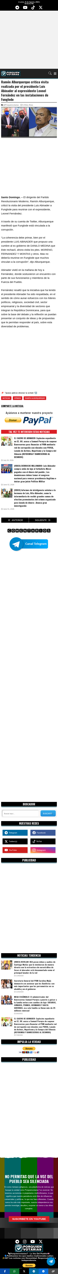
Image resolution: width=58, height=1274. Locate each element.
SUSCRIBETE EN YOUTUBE (29, 1219)
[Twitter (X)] (40, 8)
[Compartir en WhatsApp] (14, 1271)
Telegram (12, 833)
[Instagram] (24, 1242)
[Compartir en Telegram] (34, 1271)
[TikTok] (33, 8)
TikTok (39, 841)
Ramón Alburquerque (35, 398)
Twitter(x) (12, 841)
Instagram (41, 850)
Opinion (17, 398)
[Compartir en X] (24, 1271)
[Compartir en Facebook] (5, 1271)
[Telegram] (17, 8)
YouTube (12, 850)
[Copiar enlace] (53, 1271)
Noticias (6, 398)
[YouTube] (25, 8)
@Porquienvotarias (11, 105)
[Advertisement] (29, 39)
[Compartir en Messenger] (43, 1271)
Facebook (41, 833)
